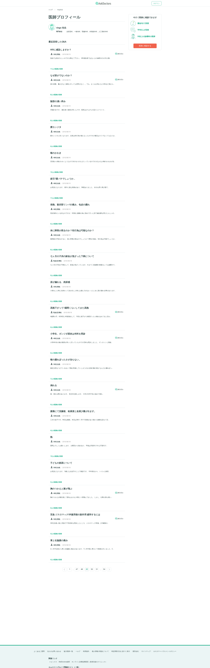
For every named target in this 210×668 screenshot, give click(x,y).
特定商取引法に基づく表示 (120, 651)
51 (97, 569)
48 (82, 569)
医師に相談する (145, 46)
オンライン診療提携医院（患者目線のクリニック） (89, 662)
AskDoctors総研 (64, 662)
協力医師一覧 (68, 651)
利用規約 (86, 651)
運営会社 (136, 651)
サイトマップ (146, 651)
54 (104, 569)
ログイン (156, 3)
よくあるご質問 (39, 651)
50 (92, 569)
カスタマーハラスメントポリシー (164, 651)
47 (77, 569)
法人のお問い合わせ (54, 651)
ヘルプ (78, 651)
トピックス (53, 662)
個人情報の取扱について (100, 651)
